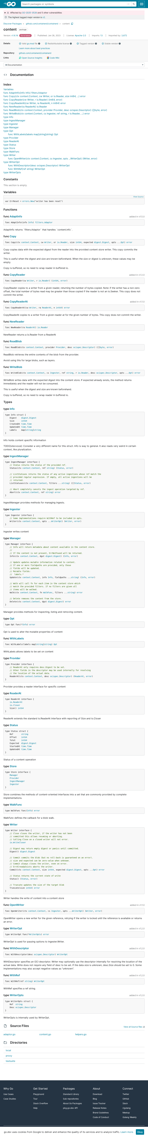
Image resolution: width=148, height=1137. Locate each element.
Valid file (29, 43)
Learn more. (127, 1132)
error (129, 242)
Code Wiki (54, 58)
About (96, 1088)
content (66, 23)
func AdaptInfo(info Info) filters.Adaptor (25, 92)
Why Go (8, 1088)
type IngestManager (14, 120)
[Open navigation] (142, 4)
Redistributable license (58, 43)
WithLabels (17, 638)
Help (35, 1108)
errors (25, 201)
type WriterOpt (11, 162)
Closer (16, 705)
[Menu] (74, 65)
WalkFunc (47, 592)
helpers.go (81, 1034)
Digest (105, 242)
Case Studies (9, 1098)
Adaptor (48, 222)
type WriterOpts (12, 172)
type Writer (9, 155)
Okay (140, 1132)
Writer (47, 242)
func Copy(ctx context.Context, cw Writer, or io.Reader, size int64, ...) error (44, 96)
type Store (9, 148)
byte (102, 347)
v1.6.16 (11, 35)
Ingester (54, 373)
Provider (60, 347)
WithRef (15, 975)
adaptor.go (9, 1034)
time (23, 424)
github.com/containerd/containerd (42, 23)
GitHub (126, 1098)
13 (97, 35)
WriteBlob (16, 367)
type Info (8, 117)
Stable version (111, 43)
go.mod (30, 43)
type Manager (11, 127)
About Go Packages (72, 1103)
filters (39, 222)
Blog (95, 1098)
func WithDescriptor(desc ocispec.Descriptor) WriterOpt (39, 165)
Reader (64, 242)
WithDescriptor (19, 948)
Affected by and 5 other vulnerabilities (35, 12)
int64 (78, 242)
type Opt (8, 130)
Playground (38, 1094)
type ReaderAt (11, 141)
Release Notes (99, 1108)
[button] (20, 43)
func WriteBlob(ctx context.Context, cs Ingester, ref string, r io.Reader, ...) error (46, 113)
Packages (69, 1088)
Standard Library (71, 1094)
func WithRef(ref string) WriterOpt (26, 168)
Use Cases (8, 1094)
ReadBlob (16, 341)
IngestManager (19, 456)
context (25, 242)
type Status (9, 144)
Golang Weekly (130, 1117)
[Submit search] (133, 4)
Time (29, 424)
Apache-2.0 (80, 35)
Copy (13, 236)
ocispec (77, 347)
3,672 (118, 35)
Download (97, 1094)
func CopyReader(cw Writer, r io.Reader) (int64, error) (32, 99)
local (8, 1050)
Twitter (126, 1094)
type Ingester (10, 123)
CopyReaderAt (19, 301)
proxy (9, 1055)
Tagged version (87, 43)
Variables (8, 89)
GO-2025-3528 (29, 12)
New (32, 201)
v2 (43, 17)
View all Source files (133, 1027)
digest (97, 242)
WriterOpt (56, 521)
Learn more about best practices (34, 48)
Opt (122, 242)
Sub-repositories (71, 1098)
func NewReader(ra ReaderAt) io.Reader (25, 106)
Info (30, 222)
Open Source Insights (31, 58)
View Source (138, 197)
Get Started (40, 1088)
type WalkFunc (11, 151)
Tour (35, 1098)
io (58, 242)
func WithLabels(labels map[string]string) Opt (33, 134)
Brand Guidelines (101, 1112)
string (69, 373)
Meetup (126, 1112)
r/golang (127, 1108)
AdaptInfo (16, 216)
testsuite (10, 1061)
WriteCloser (19, 842)
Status (60, 468)
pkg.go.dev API (70, 1108)
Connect (128, 1088)
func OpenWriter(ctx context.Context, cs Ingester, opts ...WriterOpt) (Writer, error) (52, 158)
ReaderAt (46, 307)
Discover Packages (12, 23)
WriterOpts (35, 934)
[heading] (12, 4)
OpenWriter (17, 904)
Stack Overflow (40, 1103)
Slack (125, 1103)
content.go (45, 1034)
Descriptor (88, 347)
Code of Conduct (101, 1117)
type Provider (10, 137)
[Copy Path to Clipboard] (72, 23)
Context (34, 242)
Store (13, 766)
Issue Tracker (99, 1103)
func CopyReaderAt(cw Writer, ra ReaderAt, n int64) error (34, 103)
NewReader (17, 321)
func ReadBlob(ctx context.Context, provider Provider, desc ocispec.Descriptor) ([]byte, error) (55, 110)
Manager (15, 538)
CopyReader (17, 274)
